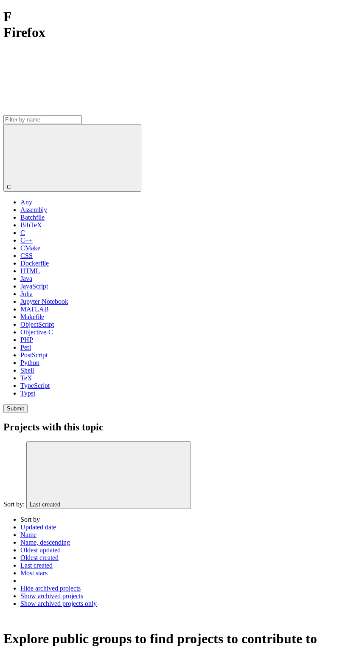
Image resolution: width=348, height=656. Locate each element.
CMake (30, 248)
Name (28, 534)
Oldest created (39, 557)
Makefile (32, 316)
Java (26, 278)
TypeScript (35, 385)
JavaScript (34, 286)
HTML (30, 270)
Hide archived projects (50, 588)
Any (26, 202)
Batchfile (32, 217)
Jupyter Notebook (44, 301)
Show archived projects (51, 595)
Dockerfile (34, 263)
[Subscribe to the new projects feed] (67, 111)
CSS (26, 255)
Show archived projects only (58, 603)
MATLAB (34, 309)
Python (29, 362)
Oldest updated (40, 550)
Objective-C (36, 332)
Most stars (34, 573)
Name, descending (45, 542)
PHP (26, 339)
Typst (27, 393)
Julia (26, 293)
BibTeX (31, 225)
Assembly (33, 209)
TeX (26, 378)
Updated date (38, 527)
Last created (36, 565)
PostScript (34, 355)
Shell (27, 370)
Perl (25, 347)
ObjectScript (37, 324)
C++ (26, 240)
